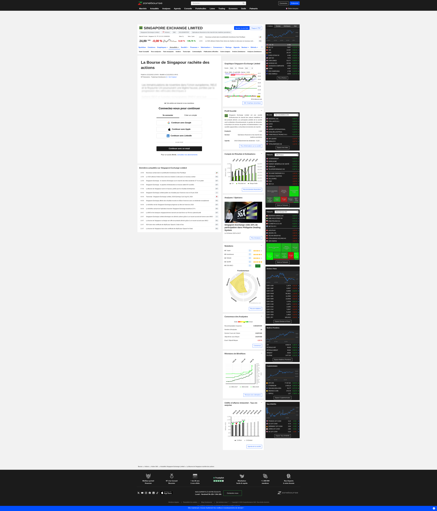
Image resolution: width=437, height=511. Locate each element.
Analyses (166, 9)
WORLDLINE (272, 161)
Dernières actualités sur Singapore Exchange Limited (163, 168)
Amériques (287, 26)
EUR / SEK (270, 296)
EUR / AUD (270, 307)
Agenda (177, 9)
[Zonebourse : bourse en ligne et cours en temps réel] (149, 3)
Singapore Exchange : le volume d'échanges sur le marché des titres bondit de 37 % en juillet (175, 181)
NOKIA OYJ (272, 141)
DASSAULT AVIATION (275, 176)
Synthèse (142, 47)
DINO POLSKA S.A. (274, 221)
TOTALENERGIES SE (275, 144)
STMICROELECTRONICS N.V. (277, 134)
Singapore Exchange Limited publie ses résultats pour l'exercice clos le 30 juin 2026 (172, 193)
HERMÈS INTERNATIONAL (277, 129)
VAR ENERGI (272, 241)
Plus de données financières (252, 189)
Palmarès (254, 9)
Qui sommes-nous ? (222, 502)
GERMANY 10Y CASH (275, 426)
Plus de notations (255, 308)
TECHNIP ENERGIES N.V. (276, 173)
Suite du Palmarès (282, 205)
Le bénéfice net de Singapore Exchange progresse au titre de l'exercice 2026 (170, 204)
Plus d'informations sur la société (251, 146)
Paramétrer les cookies (190, 502)
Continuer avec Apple (181, 129)
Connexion (283, 3)
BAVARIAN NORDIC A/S (275, 216)
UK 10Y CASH (272, 431)
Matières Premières (273, 328)
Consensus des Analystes (236, 317)
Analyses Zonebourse (254, 51)
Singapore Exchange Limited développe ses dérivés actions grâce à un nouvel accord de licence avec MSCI (179, 216)
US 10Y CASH (272, 424)
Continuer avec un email (179, 149)
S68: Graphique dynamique (252, 103)
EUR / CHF (270, 291)
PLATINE (269, 355)
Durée (226, 68)
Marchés (143, 9)
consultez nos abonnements (187, 155)
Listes (212, 9)
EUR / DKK (270, 301)
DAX (269, 52)
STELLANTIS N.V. (273, 121)
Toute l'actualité (144, 51)
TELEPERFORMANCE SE (276, 169)
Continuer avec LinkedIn (181, 136)
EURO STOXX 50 (273, 55)
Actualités (154, 9)
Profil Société (230, 111)
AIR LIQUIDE (272, 138)
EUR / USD (270, 285)
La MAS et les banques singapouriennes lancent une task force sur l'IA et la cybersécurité (173, 212)
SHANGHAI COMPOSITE (276, 66)
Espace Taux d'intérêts (283, 436)
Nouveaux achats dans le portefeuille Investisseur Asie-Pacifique (225, 37)
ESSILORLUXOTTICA (275, 132)
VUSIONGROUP (273, 158)
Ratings (229, 47)
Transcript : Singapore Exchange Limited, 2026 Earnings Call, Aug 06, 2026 (169, 196)
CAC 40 (270, 45)
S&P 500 (271, 58)
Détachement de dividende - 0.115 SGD (250, 141)
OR (268, 345)
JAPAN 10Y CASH (274, 429)
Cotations (151, 47)
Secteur (244, 47)
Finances (194, 47)
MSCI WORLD (272, 74)
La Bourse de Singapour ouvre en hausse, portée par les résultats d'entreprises (170, 189)
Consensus (218, 47)
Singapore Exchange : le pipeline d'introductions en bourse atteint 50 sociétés (170, 185)
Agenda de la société (254, 446)
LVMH (270, 126)
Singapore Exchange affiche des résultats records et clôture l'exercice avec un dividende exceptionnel (177, 200)
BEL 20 (270, 47)
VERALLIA (271, 166)
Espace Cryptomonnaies (282, 398)
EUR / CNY (270, 309)
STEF (270, 181)
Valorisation (205, 47)
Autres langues (225, 51)
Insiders (178, 51)
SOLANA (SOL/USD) (274, 388)
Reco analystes (156, 51)
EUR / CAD (270, 304)
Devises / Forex (272, 269)
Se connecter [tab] (168, 115)
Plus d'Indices (282, 78)
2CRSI (270, 124)
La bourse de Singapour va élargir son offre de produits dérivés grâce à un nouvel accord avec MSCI (177, 220)
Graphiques (162, 47)
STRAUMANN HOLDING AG (277, 238)
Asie (295, 26)
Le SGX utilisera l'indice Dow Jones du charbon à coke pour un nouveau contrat (229, 41)
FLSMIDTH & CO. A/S (275, 224)
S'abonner (294, 3)
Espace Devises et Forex (282, 321)
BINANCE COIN (273, 391)
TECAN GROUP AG (274, 235)
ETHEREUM (272, 385)
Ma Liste (269, 115)
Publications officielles (211, 51)
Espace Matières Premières (282, 359)
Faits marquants (168, 51)
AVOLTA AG (272, 230)
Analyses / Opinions (233, 198)
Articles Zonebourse (238, 51)
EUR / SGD (270, 314)
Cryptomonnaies (272, 366)
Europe (278, 26)
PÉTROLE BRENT (272, 350)
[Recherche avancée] (243, 3)
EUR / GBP (270, 288)
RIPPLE (270, 393)
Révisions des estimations (253, 395)
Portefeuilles (200, 9)
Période (241, 68)
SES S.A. (271, 184)
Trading (221, 9)
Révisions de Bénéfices (235, 354)
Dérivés (254, 47)
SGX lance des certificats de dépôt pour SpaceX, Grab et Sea (165, 224)
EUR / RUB (270, 293)
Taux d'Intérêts (271, 404)
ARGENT (269, 353)
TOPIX (270, 68)
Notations (229, 246)
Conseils (188, 9)
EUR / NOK (270, 299)
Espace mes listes (282, 147)
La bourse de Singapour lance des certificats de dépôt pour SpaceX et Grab (169, 228)
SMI (269, 50)
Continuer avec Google (181, 123)
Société (184, 47)
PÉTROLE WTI (271, 347)
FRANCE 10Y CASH (274, 421)
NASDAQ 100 (272, 63)
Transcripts (186, 51)
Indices (270, 26)
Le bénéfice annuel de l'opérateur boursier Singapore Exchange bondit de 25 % (170, 208)
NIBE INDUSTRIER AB (275, 218)
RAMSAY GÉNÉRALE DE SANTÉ (278, 164)
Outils (243, 9)
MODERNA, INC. (273, 119)
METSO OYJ (272, 226)
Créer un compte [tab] (190, 115)
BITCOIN (271, 383)
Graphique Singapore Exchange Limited (242, 64)
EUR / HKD (270, 312)
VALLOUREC (272, 178)
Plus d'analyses (256, 238)
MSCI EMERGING (274, 71)
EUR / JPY (270, 317)
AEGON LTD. (272, 233)
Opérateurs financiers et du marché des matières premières (250, 136)
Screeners (233, 9)
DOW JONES (272, 60)
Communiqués (197, 51)
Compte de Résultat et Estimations (240, 154)
